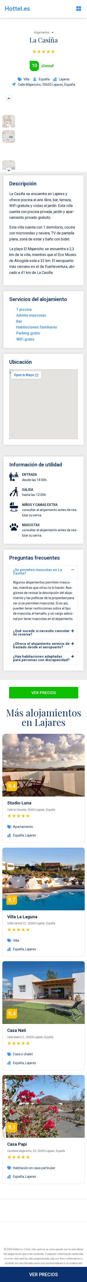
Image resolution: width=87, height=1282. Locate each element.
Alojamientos (41, 32)
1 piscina (24, 309)
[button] (78, 9)
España (18, 835)
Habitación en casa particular (34, 1168)
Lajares (30, 835)
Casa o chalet (23, 1054)
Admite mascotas (31, 315)
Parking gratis (28, 333)
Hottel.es (17, 8)
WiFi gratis (25, 339)
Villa (26, 79)
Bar (19, 321)
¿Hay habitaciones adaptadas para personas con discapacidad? (41, 658)
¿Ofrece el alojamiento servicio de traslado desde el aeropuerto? (41, 645)
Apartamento (23, 827)
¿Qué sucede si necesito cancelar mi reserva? (41, 632)
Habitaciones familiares (36, 327)
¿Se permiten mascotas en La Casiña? (37, 571)
